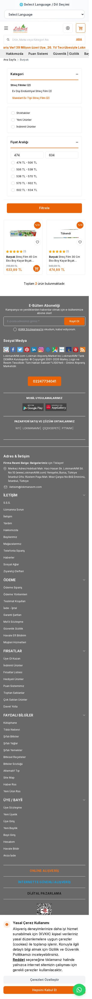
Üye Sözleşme (12, 807)
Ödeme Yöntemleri (15, 594)
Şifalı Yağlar (10, 743)
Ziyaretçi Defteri (13, 571)
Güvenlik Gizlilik (13, 628)
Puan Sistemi (38, 53)
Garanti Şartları (12, 614)
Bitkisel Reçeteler (14, 757)
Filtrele (44, 208)
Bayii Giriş (9, 835)
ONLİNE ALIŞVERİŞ (44, 870)
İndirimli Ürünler (13, 665)
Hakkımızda (14, 53)
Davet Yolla (10, 706)
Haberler (8, 557)
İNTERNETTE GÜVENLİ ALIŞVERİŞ (44, 882)
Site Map (9, 777)
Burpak (11, 256)
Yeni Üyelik (10, 814)
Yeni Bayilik (10, 828)
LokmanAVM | (32, 428)
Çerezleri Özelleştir (44, 979)
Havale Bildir (11, 848)
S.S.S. (6, 502)
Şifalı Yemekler (12, 750)
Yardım (7, 523)
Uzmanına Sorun (13, 509)
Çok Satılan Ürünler (15, 699)
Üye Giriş (9, 821)
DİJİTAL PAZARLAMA (44, 893)
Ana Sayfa (9, 59)
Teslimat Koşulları (14, 601)
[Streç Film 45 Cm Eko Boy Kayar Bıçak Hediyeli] (23, 233)
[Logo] (26, 28)
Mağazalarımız (12, 543)
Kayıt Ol (74, 321)
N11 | (18, 428)
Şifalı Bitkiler (11, 736)
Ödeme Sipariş (12, 587)
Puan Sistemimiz (13, 686)
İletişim (7, 516)
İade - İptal (10, 608)
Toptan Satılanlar (13, 692)
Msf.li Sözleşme (13, 621)
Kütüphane (10, 722)
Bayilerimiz (10, 537)
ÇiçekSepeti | (51, 428)
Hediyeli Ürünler (13, 679)
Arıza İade (9, 855)
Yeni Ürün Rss (12, 791)
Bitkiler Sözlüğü (13, 763)
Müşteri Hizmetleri (14, 642)
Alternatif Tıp (11, 770)
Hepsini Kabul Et (44, 990)
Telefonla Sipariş (14, 550)
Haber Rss (9, 784)
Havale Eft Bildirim (14, 635)
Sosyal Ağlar (11, 564)
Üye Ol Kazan (11, 658)
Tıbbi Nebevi (11, 729)
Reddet (19, 959)
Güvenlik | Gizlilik (66, 53)
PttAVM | (67, 428)
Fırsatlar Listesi (12, 672)
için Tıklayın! (33, 463)
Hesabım (9, 841)
